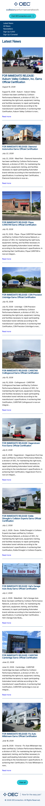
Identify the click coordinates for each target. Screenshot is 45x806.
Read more (6, 116)
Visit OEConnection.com (21, 16)
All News (6, 26)
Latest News (8, 23)
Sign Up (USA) (9, 32)
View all (22, 782)
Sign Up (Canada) (10, 34)
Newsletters (8, 29)
